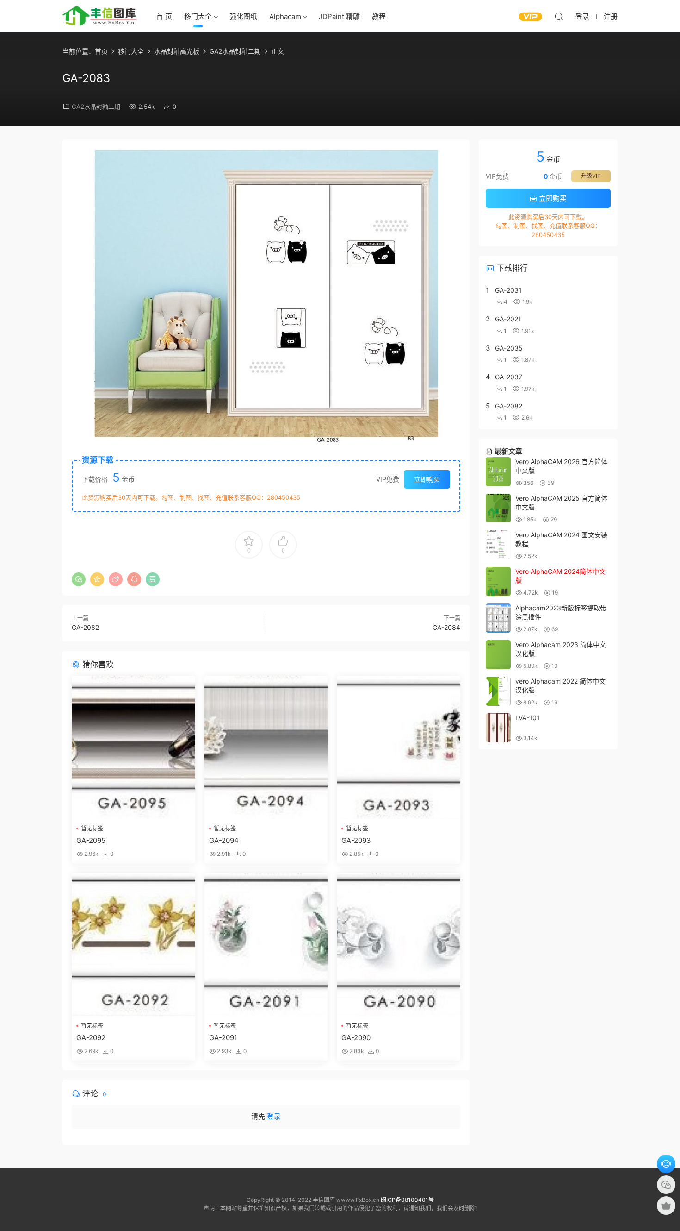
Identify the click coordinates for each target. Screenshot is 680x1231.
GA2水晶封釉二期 (96, 106)
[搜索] (558, 16)
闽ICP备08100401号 (407, 1199)
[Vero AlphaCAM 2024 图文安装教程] (498, 544)
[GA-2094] (266, 747)
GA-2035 (509, 348)
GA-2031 (508, 290)
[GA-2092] (133, 944)
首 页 (164, 16)
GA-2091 (223, 1037)
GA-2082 (85, 627)
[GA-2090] (398, 944)
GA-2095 (90, 840)
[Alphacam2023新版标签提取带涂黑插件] (498, 618)
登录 (274, 1116)
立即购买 (427, 479)
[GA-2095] (133, 747)
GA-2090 (356, 1037)
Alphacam (285, 16)
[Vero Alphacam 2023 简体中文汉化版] (498, 654)
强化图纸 (243, 16)
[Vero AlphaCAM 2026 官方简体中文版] (498, 471)
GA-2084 (446, 627)
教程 (379, 16)
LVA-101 (527, 718)
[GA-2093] (398, 747)
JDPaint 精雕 (339, 16)
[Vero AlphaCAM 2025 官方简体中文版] (498, 508)
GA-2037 (508, 377)
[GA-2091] (266, 944)
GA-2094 (224, 840)
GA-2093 (356, 840)
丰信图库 (99, 16)
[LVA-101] (498, 727)
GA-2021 (508, 319)
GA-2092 (90, 1037)
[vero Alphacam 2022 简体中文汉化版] (498, 691)
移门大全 (198, 16)
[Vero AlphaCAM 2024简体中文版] (498, 581)
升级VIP (591, 175)
